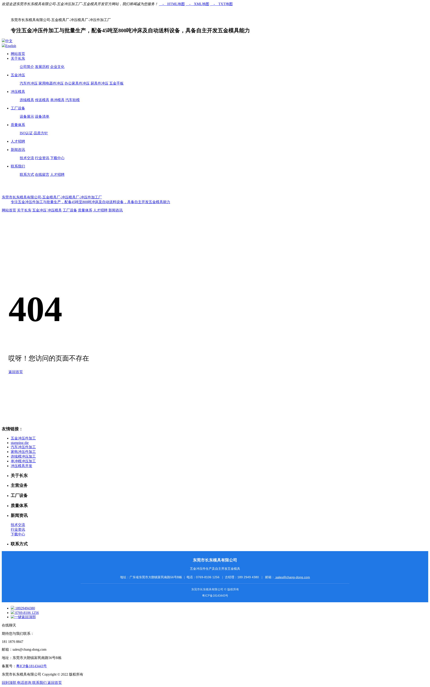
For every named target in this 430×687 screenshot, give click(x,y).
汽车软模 (72, 100)
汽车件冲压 (29, 83)
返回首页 (16, 372)
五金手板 (116, 83)
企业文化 (57, 67)
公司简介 (27, 67)
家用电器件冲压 (51, 83)
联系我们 (18, 166)
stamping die (20, 443)
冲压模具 (18, 91)
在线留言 (42, 174)
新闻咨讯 (18, 150)
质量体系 (18, 125)
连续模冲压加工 (23, 456)
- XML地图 (197, 4)
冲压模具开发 (21, 466)
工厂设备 (18, 108)
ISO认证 (26, 133)
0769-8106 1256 (208, 577)
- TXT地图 (221, 4)
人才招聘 (18, 141)
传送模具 (42, 100)
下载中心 (57, 158)
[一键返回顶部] (23, 617)
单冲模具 (57, 100)
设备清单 (42, 116)
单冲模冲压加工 (23, 461)
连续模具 (27, 100)
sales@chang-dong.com (292, 577)
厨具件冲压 (99, 83)
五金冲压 (18, 75)
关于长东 (18, 58)
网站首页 (18, 54)
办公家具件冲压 (77, 83)
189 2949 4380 (248, 577)
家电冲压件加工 (23, 452)
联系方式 (27, 174)
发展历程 (42, 67)
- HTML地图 (172, 4)
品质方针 (41, 133)
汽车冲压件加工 (23, 447)
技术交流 (27, 158)
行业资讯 (42, 158)
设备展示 (27, 116)
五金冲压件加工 (23, 438)
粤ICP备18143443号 (215, 595)
